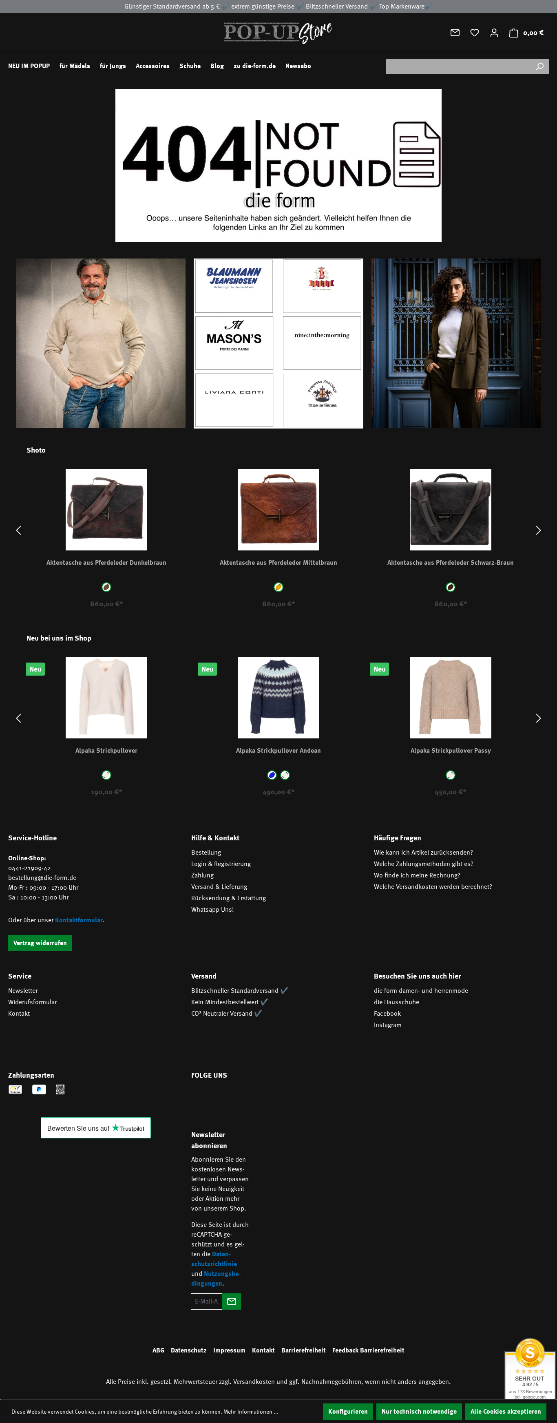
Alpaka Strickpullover (106, 750)
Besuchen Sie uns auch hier (417, 976)
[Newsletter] (455, 32)
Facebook (387, 1013)
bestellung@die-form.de (42, 878)
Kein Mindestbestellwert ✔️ (229, 1002)
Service (19, 976)
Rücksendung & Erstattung (228, 898)
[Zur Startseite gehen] (278, 33)
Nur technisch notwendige (419, 1411)
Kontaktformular (79, 920)
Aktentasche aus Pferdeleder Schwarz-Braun (450, 562)
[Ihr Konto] (494, 32)
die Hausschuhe (396, 1002)
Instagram (388, 1025)
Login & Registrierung (221, 864)
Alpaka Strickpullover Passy (451, 750)
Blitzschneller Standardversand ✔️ (239, 990)
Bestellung (206, 852)
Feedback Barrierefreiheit (368, 1350)
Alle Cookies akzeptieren (506, 1411)
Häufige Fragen (397, 838)
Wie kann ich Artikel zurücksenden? (423, 852)
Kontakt (19, 1013)
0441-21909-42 (29, 868)
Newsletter (23, 990)
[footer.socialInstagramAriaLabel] (225, 1098)
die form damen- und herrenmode (421, 990)
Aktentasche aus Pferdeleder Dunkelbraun (106, 562)
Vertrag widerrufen (40, 943)
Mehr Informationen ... (250, 1411)
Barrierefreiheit (303, 1350)
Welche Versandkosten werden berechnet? (433, 886)
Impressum (229, 1350)
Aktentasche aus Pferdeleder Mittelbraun (278, 562)
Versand (204, 976)
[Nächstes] (539, 530)
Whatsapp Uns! (212, 909)
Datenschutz (189, 1350)
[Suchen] (539, 66)
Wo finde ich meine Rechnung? (417, 875)
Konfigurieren (348, 1411)
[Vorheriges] (18, 530)
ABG (158, 1350)
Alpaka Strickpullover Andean (278, 750)
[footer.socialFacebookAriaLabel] (201, 1098)
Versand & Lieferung (219, 886)
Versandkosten (254, 1381)
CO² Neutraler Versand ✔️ (226, 1013)
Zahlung (202, 875)
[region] (278, 530)
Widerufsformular (32, 1002)
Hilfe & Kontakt (215, 838)
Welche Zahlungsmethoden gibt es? (423, 864)
